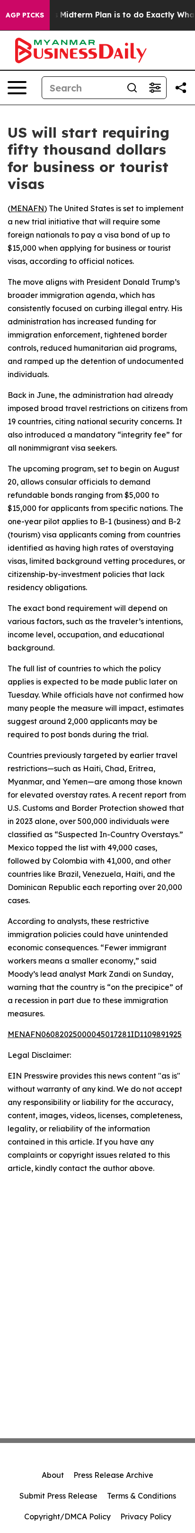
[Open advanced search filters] (154, 88)
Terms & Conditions (141, 1495)
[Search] (132, 88)
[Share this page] (180, 87)
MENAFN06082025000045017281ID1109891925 (95, 1034)
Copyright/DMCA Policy (67, 1516)
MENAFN (27, 208)
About (53, 1475)
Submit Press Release (58, 1495)
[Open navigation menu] (17, 87)
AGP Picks (25, 15)
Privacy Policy (145, 1516)
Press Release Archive (113, 1475)
